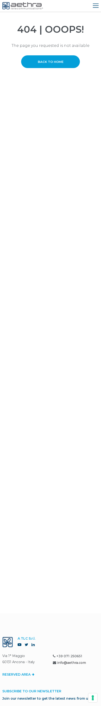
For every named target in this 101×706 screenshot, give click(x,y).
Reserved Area (16, 674)
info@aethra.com (71, 663)
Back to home (50, 62)
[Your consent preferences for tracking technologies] (92, 697)
